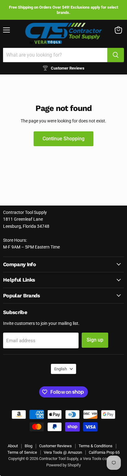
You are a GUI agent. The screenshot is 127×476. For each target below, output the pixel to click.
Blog (28, 446)
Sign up (95, 340)
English (60, 369)
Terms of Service (22, 452)
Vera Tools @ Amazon (63, 452)
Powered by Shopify (63, 465)
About (13, 446)
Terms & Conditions (96, 446)
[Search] (115, 55)
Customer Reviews (55, 446)
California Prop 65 (104, 452)
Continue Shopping (63, 139)
